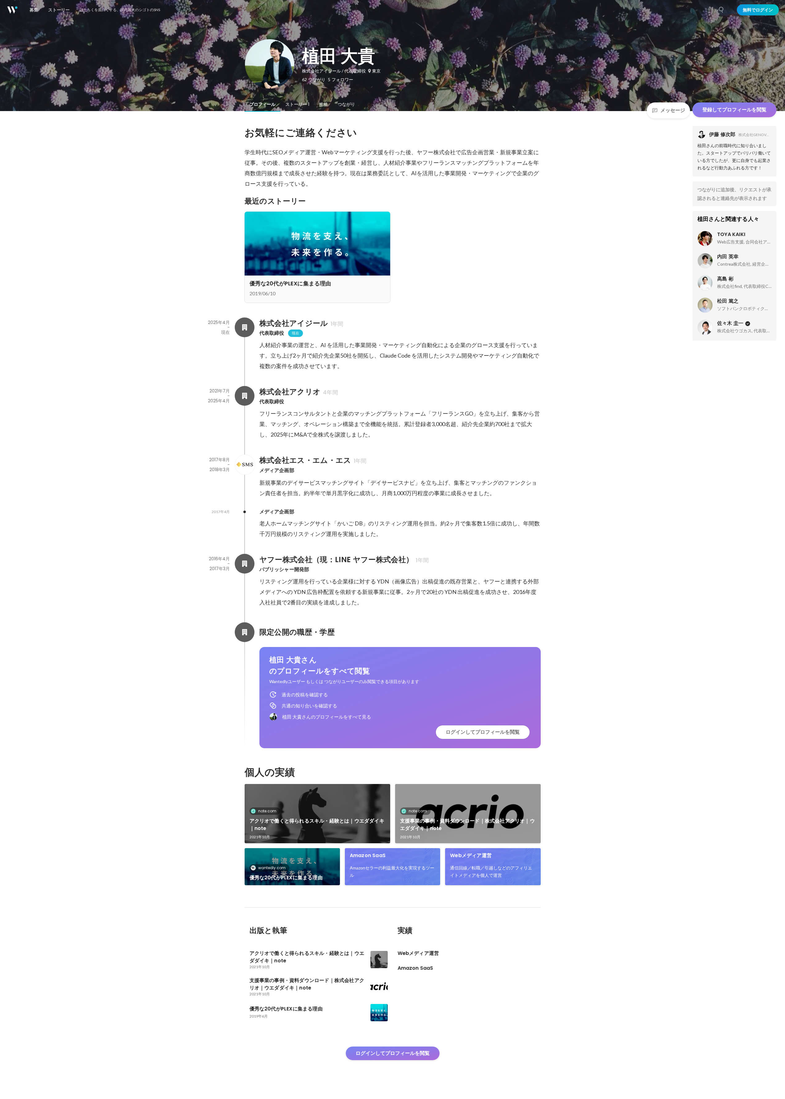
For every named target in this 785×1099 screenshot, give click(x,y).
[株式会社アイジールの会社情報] (244, 327)
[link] (317, 813)
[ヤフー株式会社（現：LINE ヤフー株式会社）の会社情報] (244, 564)
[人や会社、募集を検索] (721, 10)
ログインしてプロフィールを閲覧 (483, 732)
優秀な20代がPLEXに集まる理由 (286, 877)
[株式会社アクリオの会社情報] (244, 396)
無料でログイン (758, 10)
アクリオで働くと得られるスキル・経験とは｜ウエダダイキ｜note (317, 824)
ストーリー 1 (297, 104)
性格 (323, 104)
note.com (267, 811)
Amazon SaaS (368, 855)
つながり (346, 104)
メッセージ (672, 110)
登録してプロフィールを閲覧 (734, 109)
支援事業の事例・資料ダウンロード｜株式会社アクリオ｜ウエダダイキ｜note (467, 824)
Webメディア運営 (471, 855)
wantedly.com (272, 867)
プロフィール (262, 104)
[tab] (262, 104)
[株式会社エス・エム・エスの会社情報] (244, 464)
